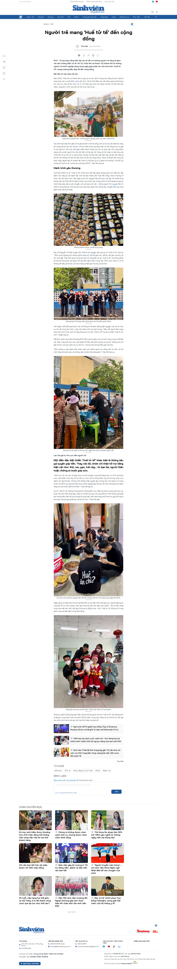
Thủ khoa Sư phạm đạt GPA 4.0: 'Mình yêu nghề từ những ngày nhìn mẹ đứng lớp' (106, 835)
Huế (90, 255)
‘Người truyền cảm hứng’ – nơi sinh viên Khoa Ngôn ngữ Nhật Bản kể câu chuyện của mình (106, 869)
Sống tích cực (124, 17)
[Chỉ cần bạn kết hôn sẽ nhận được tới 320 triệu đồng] (35, 853)
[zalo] (120, 946)
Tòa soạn (23, 941)
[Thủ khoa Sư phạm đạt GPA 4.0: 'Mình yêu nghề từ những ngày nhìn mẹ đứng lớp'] (107, 820)
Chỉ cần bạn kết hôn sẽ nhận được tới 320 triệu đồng (33, 866)
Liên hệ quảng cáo (55, 941)
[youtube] (156, 1)
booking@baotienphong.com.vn (60, 946)
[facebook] (153, 1)
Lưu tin (4, 67)
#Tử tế (67, 770)
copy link (88, 55)
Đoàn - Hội (30, 17)
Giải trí (76, 17)
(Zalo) (63, 944)
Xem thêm (156, 17)
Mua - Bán (136, 17)
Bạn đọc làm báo (31, 964)
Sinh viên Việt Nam (31, 930)
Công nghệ (104, 17)
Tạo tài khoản (71, 780)
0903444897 (82, 944)
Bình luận (4, 73)
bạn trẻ (78, 146)
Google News (132, 24)
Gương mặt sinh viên (89, 17)
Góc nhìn (61, 17)
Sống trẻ (41, 17)
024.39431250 (26, 948)
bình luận (98, 55)
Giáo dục (51, 17)
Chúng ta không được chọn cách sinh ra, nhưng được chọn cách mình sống (71, 835)
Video (114, 17)
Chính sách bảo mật (142, 941)
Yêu (69, 17)
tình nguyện (113, 184)
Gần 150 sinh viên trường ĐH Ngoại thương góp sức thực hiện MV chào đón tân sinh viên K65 (71, 902)
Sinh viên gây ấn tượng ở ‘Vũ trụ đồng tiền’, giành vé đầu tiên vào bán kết (71, 868)
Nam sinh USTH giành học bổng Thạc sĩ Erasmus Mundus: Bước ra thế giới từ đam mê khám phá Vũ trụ (94, 728)
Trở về (4, 79)
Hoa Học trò (109, 2)
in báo (93, 55)
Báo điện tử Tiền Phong (88, 9)
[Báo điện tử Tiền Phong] (143, 931)
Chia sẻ (4, 62)
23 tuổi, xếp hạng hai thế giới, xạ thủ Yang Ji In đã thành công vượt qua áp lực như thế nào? (35, 901)
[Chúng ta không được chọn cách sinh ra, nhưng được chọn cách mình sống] (71, 820)
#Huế (97, 770)
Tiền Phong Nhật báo (94, 2)
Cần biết (147, 17)
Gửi (116, 792)
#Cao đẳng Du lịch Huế (83, 770)
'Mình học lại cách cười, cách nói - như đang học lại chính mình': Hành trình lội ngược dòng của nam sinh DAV (95, 740)
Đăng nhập (58, 780)
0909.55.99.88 (55, 944)
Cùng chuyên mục (30, 807)
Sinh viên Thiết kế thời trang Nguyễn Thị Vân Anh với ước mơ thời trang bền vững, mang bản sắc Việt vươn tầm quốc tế (95, 753)
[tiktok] (115, 946)
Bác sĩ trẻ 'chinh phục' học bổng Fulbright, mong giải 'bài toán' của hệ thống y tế (106, 901)
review (77, 81)
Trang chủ (20, 17)
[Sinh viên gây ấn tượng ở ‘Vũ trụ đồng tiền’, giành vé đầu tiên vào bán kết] (71, 853)
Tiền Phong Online (77, 2)
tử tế (112, 139)
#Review (58, 770)
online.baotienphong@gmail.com (88, 946)
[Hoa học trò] (155, 931)
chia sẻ (79, 55)
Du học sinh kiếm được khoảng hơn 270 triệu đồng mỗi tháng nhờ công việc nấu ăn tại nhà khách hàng (34, 836)
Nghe (4, 56)
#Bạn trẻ (106, 770)
